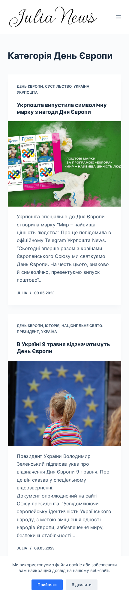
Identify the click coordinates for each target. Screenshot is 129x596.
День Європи (30, 86)
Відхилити (82, 584)
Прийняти (47, 584)
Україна (81, 86)
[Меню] (118, 17)
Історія (52, 325)
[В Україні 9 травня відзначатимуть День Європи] (64, 403)
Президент (28, 331)
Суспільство (58, 86)
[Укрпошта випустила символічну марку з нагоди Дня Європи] (64, 164)
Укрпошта (27, 92)
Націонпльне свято (82, 325)
